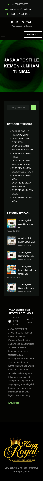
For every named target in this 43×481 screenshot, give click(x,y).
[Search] (33, 107)
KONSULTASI (33, 34)
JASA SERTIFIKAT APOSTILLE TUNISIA (20, 311)
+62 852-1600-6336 (19, 4)
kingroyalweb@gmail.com (20, 9)
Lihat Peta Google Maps (20, 14)
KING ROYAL (21, 22)
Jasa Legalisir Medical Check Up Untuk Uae (27, 270)
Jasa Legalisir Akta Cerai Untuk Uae (26, 224)
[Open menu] (3, 34)
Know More (13, 403)
